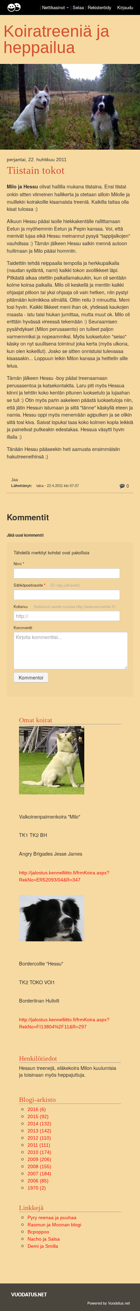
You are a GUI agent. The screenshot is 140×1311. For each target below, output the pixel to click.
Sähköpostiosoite (47, 585)
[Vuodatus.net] (29, 1294)
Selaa (79, 7)
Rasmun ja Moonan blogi (54, 1224)
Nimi (19, 564)
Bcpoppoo (38, 1231)
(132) (39, 1123)
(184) (39, 1173)
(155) (39, 1166)
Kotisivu (65, 606)
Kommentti (23, 627)
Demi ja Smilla (43, 1246)
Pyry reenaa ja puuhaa (52, 1217)
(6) (37, 1109)
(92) (38, 1116)
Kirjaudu (125, 7)
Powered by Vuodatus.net (108, 1303)
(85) (38, 1180)
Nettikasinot (53, 7)
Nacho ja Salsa (44, 1239)
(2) (37, 1188)
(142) (39, 1130)
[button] (67, 8)
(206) (39, 1159)
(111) (39, 1145)
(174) (39, 1152)
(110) (39, 1138)
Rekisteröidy (99, 7)
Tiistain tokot (36, 170)
